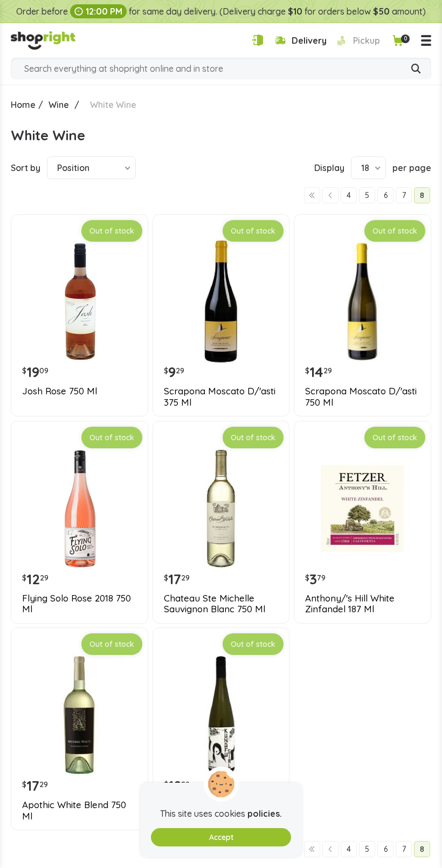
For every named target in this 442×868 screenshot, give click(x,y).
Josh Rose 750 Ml (59, 391)
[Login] (257, 40)
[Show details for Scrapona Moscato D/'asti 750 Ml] (362, 302)
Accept (221, 837)
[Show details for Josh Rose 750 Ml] (79, 302)
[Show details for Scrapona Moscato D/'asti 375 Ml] (221, 302)
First (312, 195)
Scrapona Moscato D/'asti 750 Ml (361, 396)
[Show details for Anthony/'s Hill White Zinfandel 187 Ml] (362, 508)
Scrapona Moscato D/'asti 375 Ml (219, 396)
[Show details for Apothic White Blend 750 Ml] (79, 715)
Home (23, 104)
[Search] (416, 70)
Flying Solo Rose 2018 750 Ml (76, 603)
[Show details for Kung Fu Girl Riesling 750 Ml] (221, 715)
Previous (330, 195)
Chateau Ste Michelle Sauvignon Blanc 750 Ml (214, 603)
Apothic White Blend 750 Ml (74, 810)
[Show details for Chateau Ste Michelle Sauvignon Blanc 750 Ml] (221, 508)
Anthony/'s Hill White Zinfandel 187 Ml (350, 603)
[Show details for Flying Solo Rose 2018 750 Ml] (79, 508)
